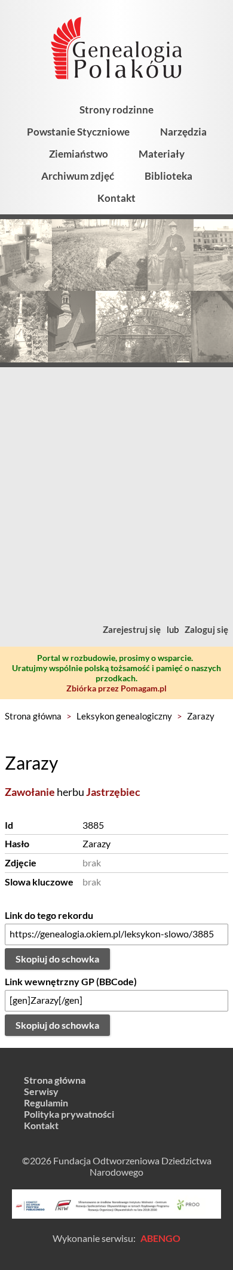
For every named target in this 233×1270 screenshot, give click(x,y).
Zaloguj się (206, 629)
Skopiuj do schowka (57, 958)
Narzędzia (183, 131)
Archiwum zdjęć (77, 176)
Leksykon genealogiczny (124, 716)
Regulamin (46, 1102)
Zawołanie (30, 791)
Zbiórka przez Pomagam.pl (116, 688)
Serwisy (41, 1091)
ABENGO (160, 1238)
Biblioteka (168, 176)
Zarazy (200, 716)
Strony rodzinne (116, 109)
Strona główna (33, 716)
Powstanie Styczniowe (78, 131)
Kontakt (116, 198)
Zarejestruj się (132, 629)
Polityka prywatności (69, 1114)
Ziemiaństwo (78, 153)
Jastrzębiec (113, 791)
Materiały (162, 153)
